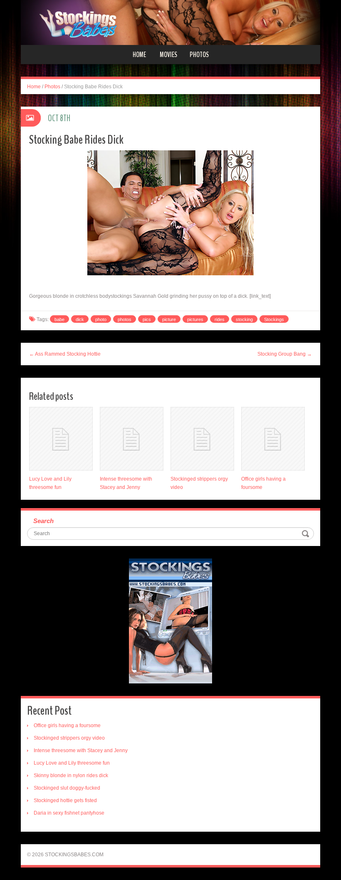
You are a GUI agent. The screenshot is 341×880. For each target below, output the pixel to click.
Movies (168, 55)
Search (43, 520)
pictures (195, 319)
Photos (199, 55)
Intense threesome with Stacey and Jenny (81, 750)
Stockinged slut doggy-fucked (67, 788)
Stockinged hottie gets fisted (65, 800)
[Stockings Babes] (170, 22)
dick (80, 319)
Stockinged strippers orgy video (69, 738)
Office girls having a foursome (67, 725)
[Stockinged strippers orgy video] (202, 439)
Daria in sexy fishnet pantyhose (69, 813)
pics (147, 319)
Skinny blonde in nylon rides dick (71, 775)
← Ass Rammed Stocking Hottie (65, 354)
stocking (244, 319)
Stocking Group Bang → (284, 354)
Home (139, 55)
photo (100, 319)
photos (124, 319)
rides (220, 319)
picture (169, 319)
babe (59, 319)
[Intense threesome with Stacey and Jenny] (131, 439)
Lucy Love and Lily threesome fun (72, 763)
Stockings (274, 319)
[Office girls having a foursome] (273, 439)
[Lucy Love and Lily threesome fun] (61, 439)
